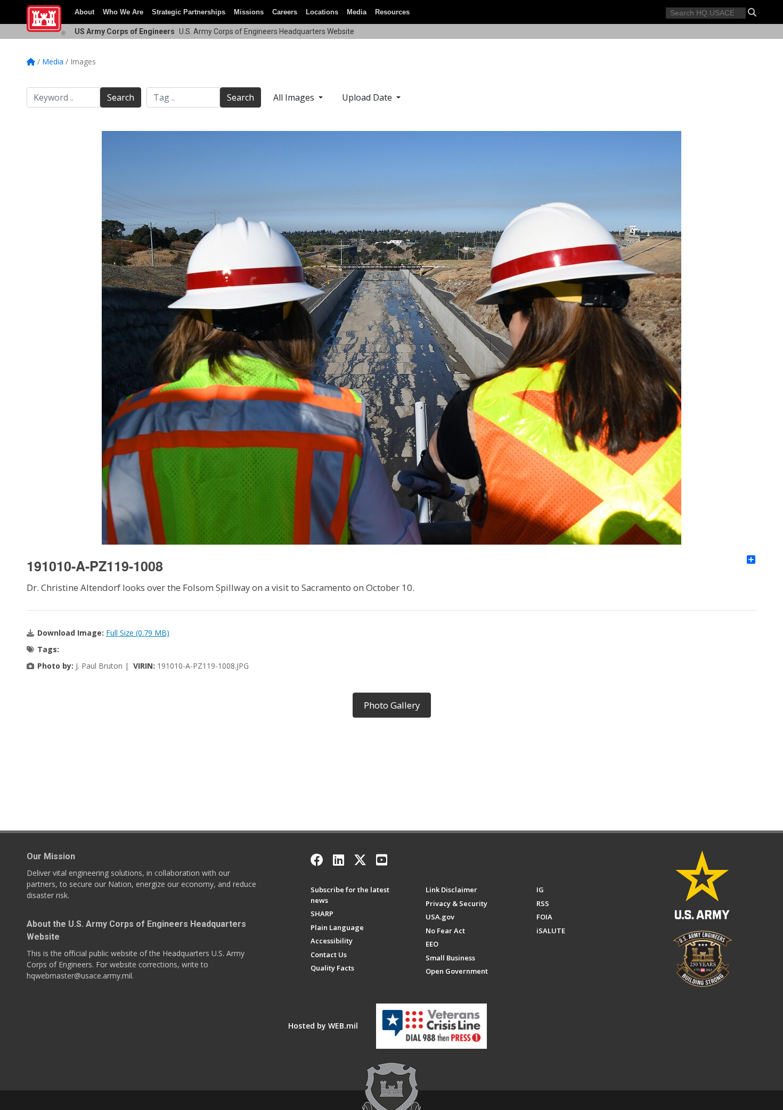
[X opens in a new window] (360, 859)
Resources (392, 12)
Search (120, 97)
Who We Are (123, 12)
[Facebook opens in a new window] (317, 859)
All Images (294, 97)
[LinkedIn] (338, 859)
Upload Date (368, 97)
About (84, 12)
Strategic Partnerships (188, 12)
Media (356, 12)
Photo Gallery (392, 705)
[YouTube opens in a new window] (381, 859)
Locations (322, 12)
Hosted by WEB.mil (323, 1026)
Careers (284, 12)
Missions (249, 12)
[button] (752, 12)
